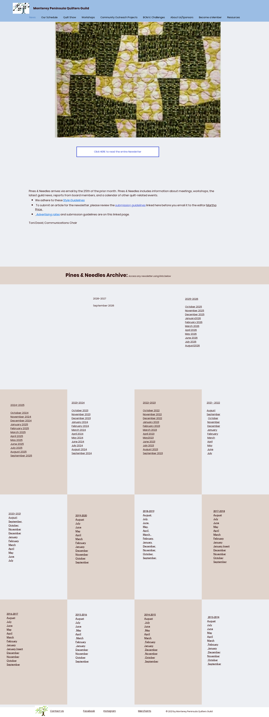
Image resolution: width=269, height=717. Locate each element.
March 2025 (18, 432)
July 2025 (16, 448)
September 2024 (82, 453)
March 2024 (79, 430)
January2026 (193, 318)
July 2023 (148, 445)
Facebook (89, 711)
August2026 (192, 345)
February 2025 (19, 428)
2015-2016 (81, 614)
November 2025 (194, 310)
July (9, 621)
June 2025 (17, 444)
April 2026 (191, 330)
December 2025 (194, 314)
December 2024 (21, 420)
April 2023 (148, 434)
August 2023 (150, 449)
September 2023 (153, 453)
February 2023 (151, 426)
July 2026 (190, 341)
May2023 (148, 438)
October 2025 (193, 306)
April (9, 633)
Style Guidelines (74, 200)
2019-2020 (81, 515)
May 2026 (191, 334)
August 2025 (18, 452)
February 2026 (193, 322)
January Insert (221, 546)
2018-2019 (148, 511)
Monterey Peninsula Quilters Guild (61, 8)
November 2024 (20, 416)
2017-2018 (219, 511)
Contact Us (57, 711)
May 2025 (16, 440)
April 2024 (77, 434)
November (13, 656)
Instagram (110, 711)
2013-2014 (213, 617)
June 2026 (191, 338)
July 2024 (77, 445)
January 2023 (151, 422)
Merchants (144, 711)
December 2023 (81, 418)
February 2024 (80, 426)
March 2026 (192, 326)
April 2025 (16, 436)
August (11, 617)
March (10, 637)
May (9, 629)
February (12, 641)
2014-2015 (150, 614)
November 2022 (152, 414)
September (13, 664)
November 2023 (81, 414)
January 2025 (19, 424)
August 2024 (79, 449)
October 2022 (151, 410)
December (13, 652)
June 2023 (149, 441)
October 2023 (80, 410)
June (9, 625)
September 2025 (21, 455)
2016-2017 (12, 613)
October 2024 (19, 413)
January (11, 645)
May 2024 (77, 438)
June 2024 (78, 441)
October (80, 657)
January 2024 (80, 422)
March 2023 (150, 430)
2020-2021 (15, 513)
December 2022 (152, 418)
